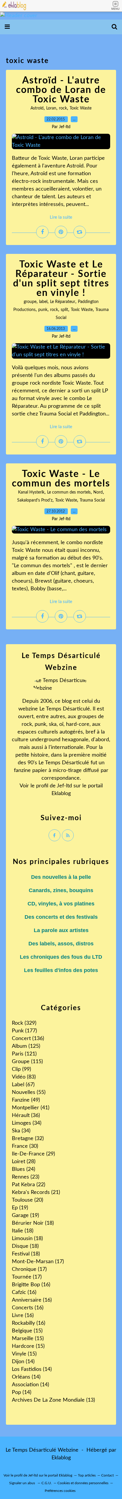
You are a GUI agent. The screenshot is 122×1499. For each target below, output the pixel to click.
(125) (26, 1046)
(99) (21, 1069)
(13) (53, 1400)
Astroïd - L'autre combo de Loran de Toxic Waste (61, 90)
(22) (28, 1184)
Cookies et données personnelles (82, 1483)
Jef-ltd (64, 786)
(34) (26, 1123)
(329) (24, 1023)
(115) (27, 1061)
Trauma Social (92, 500)
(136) (28, 1038)
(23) (25, 1177)
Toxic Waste (81, 108)
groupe (30, 302)
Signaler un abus (22, 1483)
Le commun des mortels (69, 492)
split (64, 310)
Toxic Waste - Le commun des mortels (61, 478)
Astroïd (37, 108)
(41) (30, 1107)
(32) (28, 1138)
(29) (33, 1154)
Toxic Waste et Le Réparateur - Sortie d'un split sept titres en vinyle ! (61, 279)
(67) (23, 1084)
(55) (29, 1092)
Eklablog (61, 1458)
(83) (24, 1077)
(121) (24, 1054)
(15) (27, 1331)
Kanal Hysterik (31, 492)
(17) (38, 1261)
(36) (26, 1115)
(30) (25, 1146)
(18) (33, 1223)
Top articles (87, 1475)
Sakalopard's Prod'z (34, 500)
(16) (31, 1284)
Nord (98, 492)
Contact (107, 1475)
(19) (20, 1208)
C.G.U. (46, 1483)
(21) (36, 1192)
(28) (24, 1161)
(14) (23, 1361)
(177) (24, 1031)
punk (42, 310)
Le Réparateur (62, 302)
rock (63, 108)
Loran (51, 108)
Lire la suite (61, 217)
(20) (27, 1200)
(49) (26, 1100)
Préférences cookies (60, 1490)
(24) (23, 1169)
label (43, 302)
